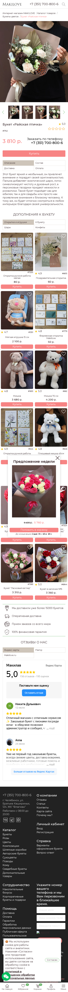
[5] (63, 128)
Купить (34, 153)
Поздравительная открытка (51, 278)
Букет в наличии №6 (51, 589)
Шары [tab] (7, 227)
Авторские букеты (14, 853)
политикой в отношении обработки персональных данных (20, 975)
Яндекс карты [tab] (11, 650)
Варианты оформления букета (49, 847)
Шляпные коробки (15, 849)
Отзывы (42, 799)
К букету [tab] (40, 222)
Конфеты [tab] (40, 227)
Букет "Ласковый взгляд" (17, 588)
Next (63, 112)
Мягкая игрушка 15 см (17, 337)
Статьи (41, 803)
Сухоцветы (10, 857)
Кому (6, 865)
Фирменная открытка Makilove (51, 337)
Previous (4, 112)
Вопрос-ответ (45, 852)
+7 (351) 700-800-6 (44, 4)
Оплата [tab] (39, 168)
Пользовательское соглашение (15, 937)
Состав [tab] (39, 163)
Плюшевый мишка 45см (51, 453)
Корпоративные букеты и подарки (14, 898)
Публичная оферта (15, 931)
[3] (56, 128)
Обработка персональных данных (17, 926)
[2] (53, 128)
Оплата (7, 916)
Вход (40, 828)
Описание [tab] (9, 163)
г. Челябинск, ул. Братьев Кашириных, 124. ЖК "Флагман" (16, 804)
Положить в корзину (34, 530)
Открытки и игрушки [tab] (15, 222)
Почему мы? (44, 815)
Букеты (7, 834)
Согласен (52, 960)
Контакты (43, 807)
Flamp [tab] (38, 650)
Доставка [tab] (9, 168)
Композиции (11, 845)
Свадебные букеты (15, 868)
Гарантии (9, 920)
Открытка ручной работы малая (17, 277)
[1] (49, 128)
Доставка (8, 913)
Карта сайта (44, 811)
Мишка (17, 396)
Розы (6, 838)
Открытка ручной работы (17, 453)
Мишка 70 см (51, 396)
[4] (60, 128)
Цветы (7, 842)
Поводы (8, 861)
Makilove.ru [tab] (10, 655)
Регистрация (45, 832)
